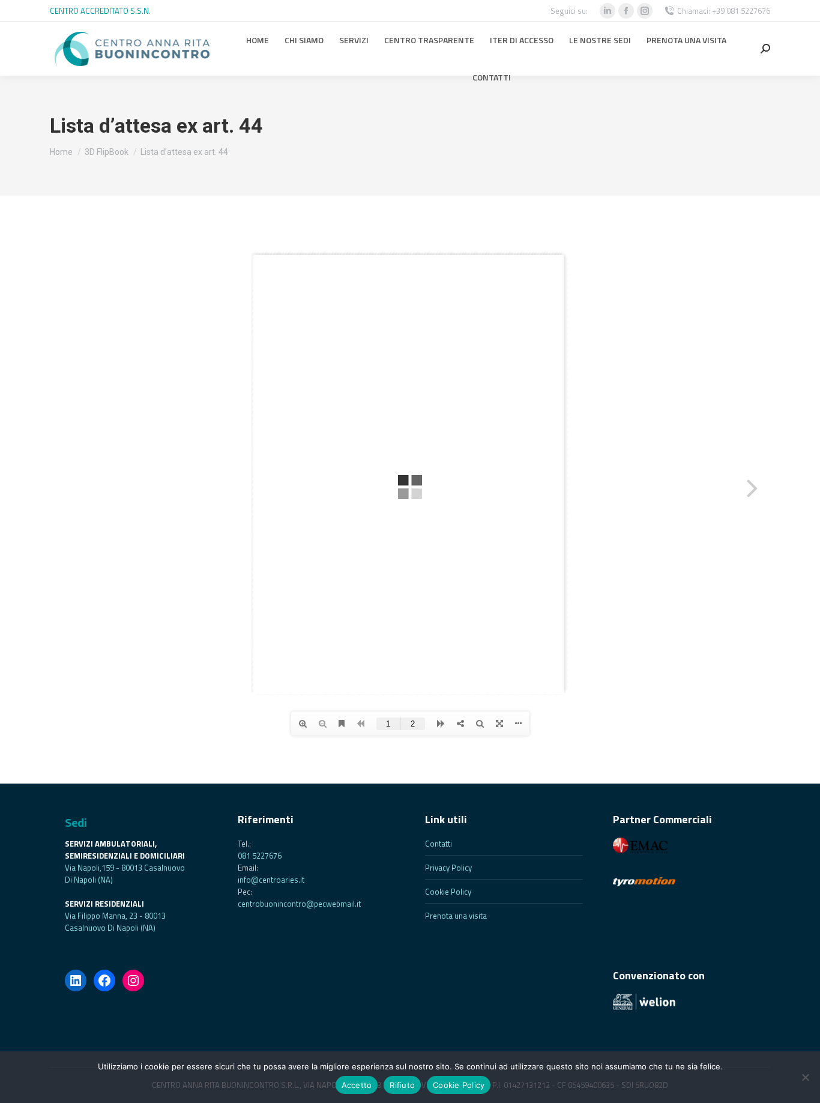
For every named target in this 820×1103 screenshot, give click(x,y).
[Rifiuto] (805, 1077)
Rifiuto (402, 1085)
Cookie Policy (448, 892)
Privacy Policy (448, 868)
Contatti (438, 844)
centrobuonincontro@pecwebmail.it (299, 904)
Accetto (357, 1085)
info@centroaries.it (271, 880)
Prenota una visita (456, 916)
